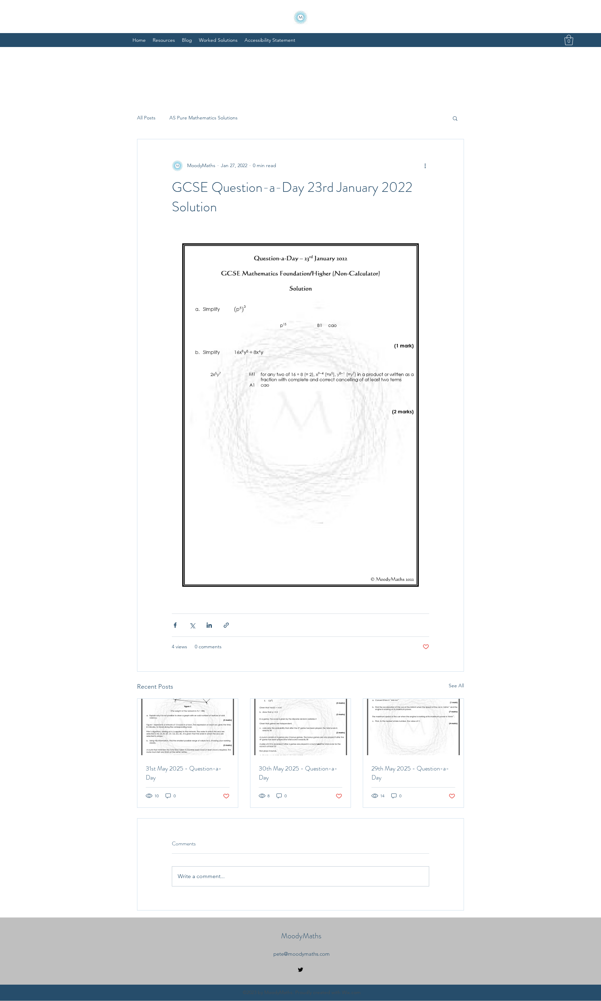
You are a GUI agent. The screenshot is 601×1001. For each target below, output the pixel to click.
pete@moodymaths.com (301, 954)
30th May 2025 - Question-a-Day (298, 773)
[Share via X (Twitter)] (192, 625)
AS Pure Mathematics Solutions (203, 118)
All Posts (146, 118)
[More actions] (425, 166)
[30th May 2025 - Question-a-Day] (300, 727)
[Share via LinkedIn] (209, 625)
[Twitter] (300, 969)
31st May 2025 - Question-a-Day (184, 773)
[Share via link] (226, 625)
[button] (568, 40)
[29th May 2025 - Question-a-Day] (413, 727)
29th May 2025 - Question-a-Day (410, 773)
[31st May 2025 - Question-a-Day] (187, 727)
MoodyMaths (301, 935)
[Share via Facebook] (175, 625)
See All (456, 685)
